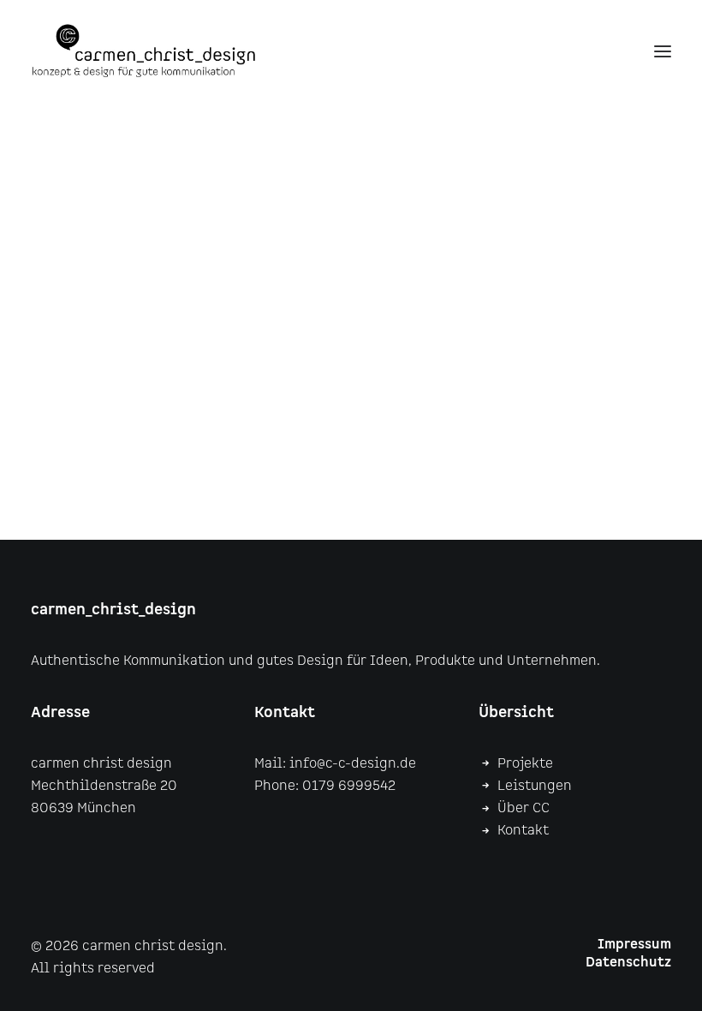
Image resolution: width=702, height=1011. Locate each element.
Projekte (525, 764)
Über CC (523, 808)
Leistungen (534, 786)
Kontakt (523, 831)
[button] (662, 51)
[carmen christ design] (144, 51)
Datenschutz (628, 963)
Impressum (634, 945)
